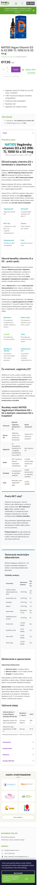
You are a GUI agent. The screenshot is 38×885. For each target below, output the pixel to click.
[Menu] (28, 3)
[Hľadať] (22, 3)
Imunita (6, 334)
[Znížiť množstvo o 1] (7, 71)
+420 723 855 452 (9, 853)
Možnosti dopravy (11, 76)
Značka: (21, 57)
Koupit (15, 69)
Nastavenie (18, 873)
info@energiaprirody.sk (11, 850)
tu (26, 868)
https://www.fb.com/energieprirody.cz (16, 857)
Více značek (18, 817)
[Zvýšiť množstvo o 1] (7, 67)
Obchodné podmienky (8, 837)
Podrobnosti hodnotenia (8, 57)
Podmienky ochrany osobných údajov (13, 840)
